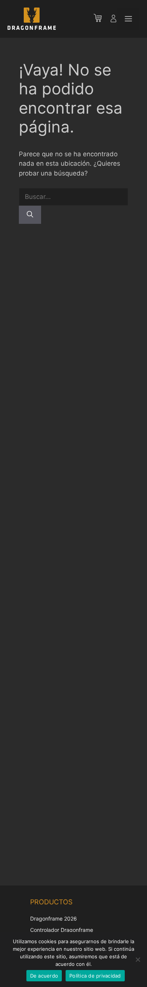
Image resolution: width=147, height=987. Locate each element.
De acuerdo (44, 976)
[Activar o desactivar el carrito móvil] (101, 19)
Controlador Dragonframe (61, 930)
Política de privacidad (95, 976)
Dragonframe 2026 (53, 918)
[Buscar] (30, 215)
